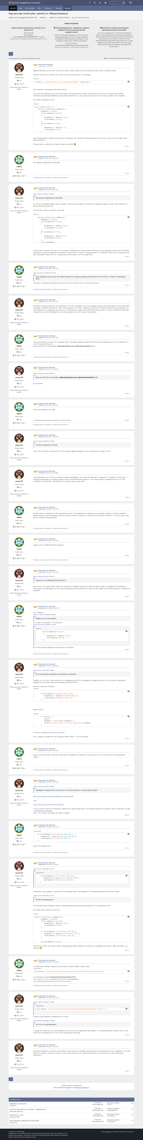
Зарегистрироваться (81, 1087)
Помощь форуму (106, 1132)
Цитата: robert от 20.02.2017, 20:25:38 (44, 576)
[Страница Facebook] (90, 3)
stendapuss (112, 1121)
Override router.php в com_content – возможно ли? (28, 1109)
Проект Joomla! (28, 33)
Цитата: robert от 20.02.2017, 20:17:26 (44, 373)
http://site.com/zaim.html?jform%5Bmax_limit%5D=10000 (53, 796)
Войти (68, 1087)
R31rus (16, 1122)
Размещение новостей (126, 1132)
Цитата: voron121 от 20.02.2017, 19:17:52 (45, 273)
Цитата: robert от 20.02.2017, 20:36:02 (44, 670)
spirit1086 (16, 1117)
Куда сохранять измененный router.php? (24, 1121)
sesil (15, 1105)
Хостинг (68, 8)
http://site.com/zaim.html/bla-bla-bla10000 (48, 805)
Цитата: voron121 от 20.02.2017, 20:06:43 (45, 614)
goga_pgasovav (18, 1111)
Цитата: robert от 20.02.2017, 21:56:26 (44, 1002)
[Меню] (130, 2)
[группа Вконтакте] (100, 3)
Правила (58, 8)
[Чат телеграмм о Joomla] (105, 3)
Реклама (115, 1132)
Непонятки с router (16, 1115)
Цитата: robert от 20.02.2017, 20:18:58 (44, 441)
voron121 (19, 74)
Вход (20, 8)
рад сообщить (28, 35)
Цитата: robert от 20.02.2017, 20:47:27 (44, 786)
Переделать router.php (18, 1104)
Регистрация (29, 8)
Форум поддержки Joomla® (26, 3)
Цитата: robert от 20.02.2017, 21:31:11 (44, 869)
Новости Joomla (71, 23)
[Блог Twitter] (94, 3)
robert (19, 166)
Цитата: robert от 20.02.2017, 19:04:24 (44, 194)
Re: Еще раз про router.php (46, 156)
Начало (12, 8)
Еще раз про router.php (45, 64)
